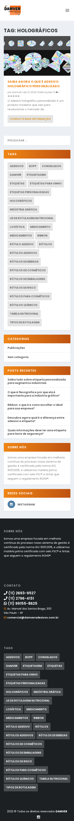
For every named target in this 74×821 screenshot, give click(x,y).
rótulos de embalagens (27, 279)
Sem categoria (18, 357)
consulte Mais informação (30, 119)
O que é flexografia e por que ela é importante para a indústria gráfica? (34, 393)
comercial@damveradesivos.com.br (33, 617)
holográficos (21, 201)
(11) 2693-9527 (21, 593)
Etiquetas (17, 183)
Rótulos (45, 244)
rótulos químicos (24, 305)
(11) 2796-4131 (20, 598)
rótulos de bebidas (24, 261)
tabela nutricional (24, 314)
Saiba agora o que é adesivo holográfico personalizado (34, 83)
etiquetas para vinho (46, 183)
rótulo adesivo (22, 244)
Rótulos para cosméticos (30, 296)
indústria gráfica (23, 209)
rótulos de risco (23, 288)
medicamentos (21, 235)
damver (16, 92)
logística (17, 227)
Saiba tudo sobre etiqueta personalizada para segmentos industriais (37, 381)
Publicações (45, 92)
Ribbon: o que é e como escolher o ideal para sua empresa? (35, 406)
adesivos (17, 166)
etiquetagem (36, 175)
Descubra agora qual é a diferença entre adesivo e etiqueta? (36, 419)
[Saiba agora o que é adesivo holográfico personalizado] (37, 56)
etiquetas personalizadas (29, 192)
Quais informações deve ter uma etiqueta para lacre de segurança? (37, 432)
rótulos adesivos (23, 253)
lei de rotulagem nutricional (32, 218)
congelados (51, 166)
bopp (32, 166)
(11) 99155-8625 (22, 603)
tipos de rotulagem (24, 322)
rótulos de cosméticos (28, 270)
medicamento (40, 227)
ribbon (42, 235)
